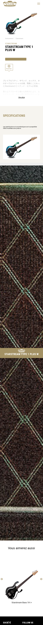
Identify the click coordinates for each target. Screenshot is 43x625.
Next (41, 579)
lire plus (21, 97)
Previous (2, 579)
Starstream (19, 38)
